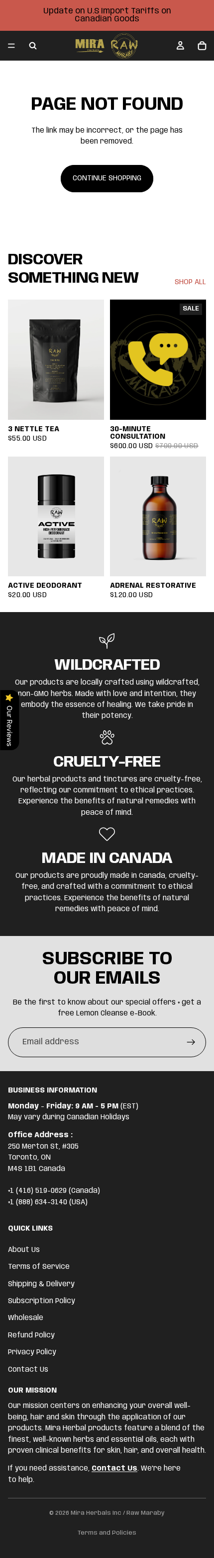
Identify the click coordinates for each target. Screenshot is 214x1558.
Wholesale (25, 1318)
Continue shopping (107, 178)
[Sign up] (191, 1042)
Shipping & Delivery (41, 1283)
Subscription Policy (41, 1301)
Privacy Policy (32, 1352)
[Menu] (11, 45)
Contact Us (28, 1369)
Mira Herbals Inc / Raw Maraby (118, 1513)
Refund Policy (31, 1334)
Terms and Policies (107, 1533)
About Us (24, 1249)
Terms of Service (39, 1266)
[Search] (33, 46)
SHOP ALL (190, 282)
